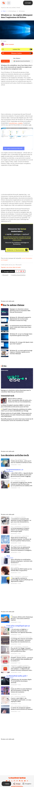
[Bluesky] (25, 781)
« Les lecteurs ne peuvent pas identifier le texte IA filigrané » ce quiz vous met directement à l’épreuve (21, 520)
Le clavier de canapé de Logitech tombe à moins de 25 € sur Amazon (22, 708)
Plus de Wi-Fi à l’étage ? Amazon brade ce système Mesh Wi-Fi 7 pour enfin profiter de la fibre (22, 649)
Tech (4, 11)
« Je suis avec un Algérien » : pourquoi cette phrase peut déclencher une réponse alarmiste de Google (21, 631)
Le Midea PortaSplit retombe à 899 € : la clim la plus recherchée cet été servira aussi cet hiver (15, 405)
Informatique (12, 11)
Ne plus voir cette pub (7, 301)
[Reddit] (20, 781)
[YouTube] (7, 781)
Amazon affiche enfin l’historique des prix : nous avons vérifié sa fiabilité (22, 618)
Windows (22, 11)
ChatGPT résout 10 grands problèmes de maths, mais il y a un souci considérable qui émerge (16, 410)
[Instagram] (14, 781)
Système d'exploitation (18, 275)
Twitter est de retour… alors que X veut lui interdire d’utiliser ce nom (21, 461)
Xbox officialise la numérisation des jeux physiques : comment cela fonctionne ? (21, 561)
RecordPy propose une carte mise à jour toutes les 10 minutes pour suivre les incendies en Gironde (17, 419)
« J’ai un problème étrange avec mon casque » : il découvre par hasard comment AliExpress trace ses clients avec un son (21, 668)
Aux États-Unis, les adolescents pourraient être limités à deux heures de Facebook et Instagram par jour (21, 548)
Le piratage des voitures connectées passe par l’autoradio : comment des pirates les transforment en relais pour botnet (21, 640)
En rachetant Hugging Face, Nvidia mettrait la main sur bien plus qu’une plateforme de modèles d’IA (21, 484)
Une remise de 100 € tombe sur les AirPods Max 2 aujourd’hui (21, 569)
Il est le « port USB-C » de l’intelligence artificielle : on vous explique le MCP (21, 700)
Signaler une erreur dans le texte (11, 267)
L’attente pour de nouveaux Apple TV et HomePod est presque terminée (21, 681)
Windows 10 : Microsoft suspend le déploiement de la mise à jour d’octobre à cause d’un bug (20, 319)
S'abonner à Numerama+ (15, 250)
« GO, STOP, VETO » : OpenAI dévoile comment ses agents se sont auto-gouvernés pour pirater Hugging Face (22, 474)
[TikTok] (9, 781)
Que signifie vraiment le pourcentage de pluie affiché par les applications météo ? (22, 579)
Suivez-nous (5, 61)
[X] (12, 781)
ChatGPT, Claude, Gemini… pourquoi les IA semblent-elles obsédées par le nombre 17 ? (22, 659)
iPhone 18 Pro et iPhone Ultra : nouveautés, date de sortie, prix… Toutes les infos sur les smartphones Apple (20, 400)
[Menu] (8, 3)
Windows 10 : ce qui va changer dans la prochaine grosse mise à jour (21, 334)
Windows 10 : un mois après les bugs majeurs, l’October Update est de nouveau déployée (21, 352)
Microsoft (5, 275)
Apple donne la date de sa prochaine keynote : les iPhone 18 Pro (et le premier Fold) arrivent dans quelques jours (21, 539)
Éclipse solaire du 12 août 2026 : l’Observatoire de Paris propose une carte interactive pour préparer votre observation (16, 415)
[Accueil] (3, 3)
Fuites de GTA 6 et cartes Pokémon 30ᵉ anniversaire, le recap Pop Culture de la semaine (21, 690)
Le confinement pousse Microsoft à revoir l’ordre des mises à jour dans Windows (20, 327)
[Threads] (27, 781)
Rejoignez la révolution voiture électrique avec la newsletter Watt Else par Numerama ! (20, 310)
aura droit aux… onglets (16, 123)
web (30, 125)
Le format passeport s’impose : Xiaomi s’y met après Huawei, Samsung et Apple (20, 529)
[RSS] (22, 781)
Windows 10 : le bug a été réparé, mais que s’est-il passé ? (21, 342)
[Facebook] (17, 781)
